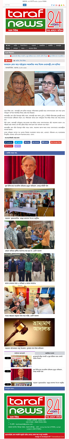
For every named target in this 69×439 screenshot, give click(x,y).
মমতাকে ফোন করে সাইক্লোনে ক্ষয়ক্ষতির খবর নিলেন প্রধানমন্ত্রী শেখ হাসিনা (32, 64)
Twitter (19, 142)
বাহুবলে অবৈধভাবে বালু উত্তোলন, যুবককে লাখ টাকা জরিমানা (24, 348)
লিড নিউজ (23, 61)
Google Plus (57, 142)
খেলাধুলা (15, 48)
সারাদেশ (34, 45)
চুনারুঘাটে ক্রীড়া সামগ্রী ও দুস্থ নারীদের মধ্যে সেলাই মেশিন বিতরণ (18, 56)
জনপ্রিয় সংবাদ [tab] (49, 353)
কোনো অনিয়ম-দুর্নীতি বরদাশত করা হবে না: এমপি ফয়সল (23, 251)
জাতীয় (15, 45)
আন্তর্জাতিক (42, 45)
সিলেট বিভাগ (24, 45)
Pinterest (9, 146)
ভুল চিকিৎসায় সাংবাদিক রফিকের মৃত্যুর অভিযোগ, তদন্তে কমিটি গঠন (26, 186)
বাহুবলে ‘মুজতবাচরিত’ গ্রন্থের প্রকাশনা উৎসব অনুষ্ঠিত (22, 218)
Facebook (9, 142)
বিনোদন (8, 48)
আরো (22, 48)
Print (18, 146)
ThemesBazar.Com (57, 437)
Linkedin (36, 142)
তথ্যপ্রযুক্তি (58, 45)
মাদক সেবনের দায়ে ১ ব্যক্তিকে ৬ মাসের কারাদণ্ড (20, 283)
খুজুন (25, 5)
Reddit (46, 142)
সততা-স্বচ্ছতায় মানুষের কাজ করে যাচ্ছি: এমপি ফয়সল (22, 316)
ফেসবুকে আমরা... (10, 388)
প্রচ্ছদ (8, 45)
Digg (27, 142)
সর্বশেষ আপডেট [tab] (19, 353)
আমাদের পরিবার (33, 48)
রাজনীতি (50, 45)
